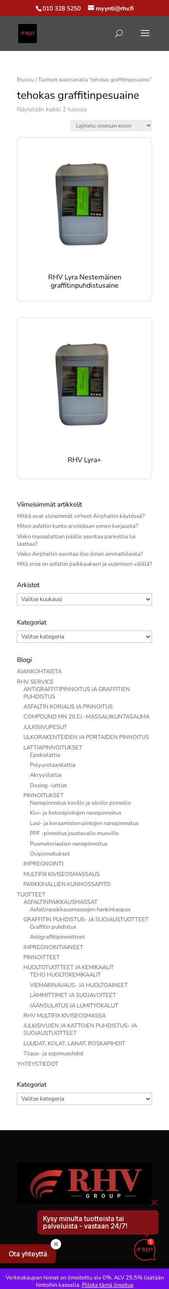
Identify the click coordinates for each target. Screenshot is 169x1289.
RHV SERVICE (35, 682)
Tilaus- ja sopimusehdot (53, 1053)
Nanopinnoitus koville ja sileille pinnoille (80, 803)
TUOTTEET (31, 895)
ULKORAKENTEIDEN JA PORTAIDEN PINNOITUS (86, 737)
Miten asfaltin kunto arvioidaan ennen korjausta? (77, 526)
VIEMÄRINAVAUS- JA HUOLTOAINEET (79, 985)
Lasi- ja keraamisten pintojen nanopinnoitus (84, 823)
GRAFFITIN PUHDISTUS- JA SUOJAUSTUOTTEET (86, 919)
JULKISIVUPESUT (45, 727)
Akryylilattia (46, 775)
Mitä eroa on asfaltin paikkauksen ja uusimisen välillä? (84, 564)
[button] (28, 1253)
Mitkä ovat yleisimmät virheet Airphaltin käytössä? (81, 516)
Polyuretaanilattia (52, 765)
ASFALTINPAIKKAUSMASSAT (60, 902)
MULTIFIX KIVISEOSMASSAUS (61, 874)
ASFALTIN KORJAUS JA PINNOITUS (68, 707)
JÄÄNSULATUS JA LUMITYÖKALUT (74, 1006)
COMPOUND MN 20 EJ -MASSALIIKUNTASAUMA (86, 717)
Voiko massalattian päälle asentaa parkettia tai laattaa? (76, 540)
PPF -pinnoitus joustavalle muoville (74, 833)
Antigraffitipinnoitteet (57, 937)
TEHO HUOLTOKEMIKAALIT (65, 975)
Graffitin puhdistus (53, 927)
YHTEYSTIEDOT (37, 1064)
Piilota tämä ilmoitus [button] (107, 1285)
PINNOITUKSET (43, 795)
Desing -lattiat (48, 785)
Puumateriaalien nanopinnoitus (68, 844)
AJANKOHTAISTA (39, 671)
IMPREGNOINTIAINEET (53, 947)
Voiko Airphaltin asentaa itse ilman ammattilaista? (80, 554)
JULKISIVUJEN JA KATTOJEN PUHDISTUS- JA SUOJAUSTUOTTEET (80, 1029)
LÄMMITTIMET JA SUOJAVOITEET (73, 995)
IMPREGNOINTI (43, 864)
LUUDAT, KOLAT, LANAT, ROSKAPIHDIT (74, 1043)
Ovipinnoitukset (50, 854)
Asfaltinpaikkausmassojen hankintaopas (80, 909)
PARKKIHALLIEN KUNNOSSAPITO (66, 884)
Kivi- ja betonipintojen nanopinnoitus (75, 813)
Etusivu (25, 79)
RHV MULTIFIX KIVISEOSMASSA (64, 1016)
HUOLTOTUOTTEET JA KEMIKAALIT (68, 967)
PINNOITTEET (41, 957)
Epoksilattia (45, 755)
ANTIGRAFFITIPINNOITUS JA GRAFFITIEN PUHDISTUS (76, 693)
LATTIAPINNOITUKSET (52, 748)
